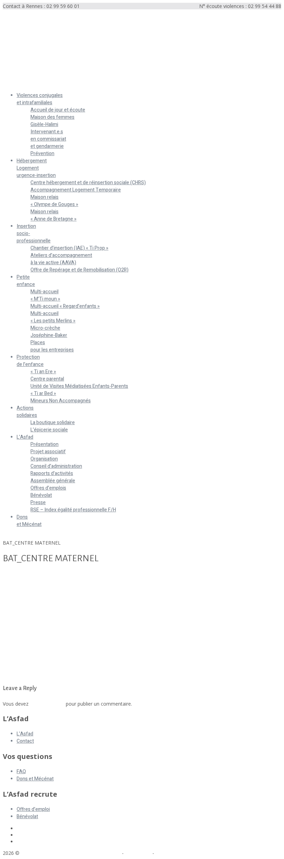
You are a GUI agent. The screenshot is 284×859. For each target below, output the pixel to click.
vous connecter (47, 703)
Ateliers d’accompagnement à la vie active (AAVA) (61, 259)
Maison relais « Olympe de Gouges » (54, 201)
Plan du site (138, 853)
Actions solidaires (27, 411)
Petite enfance (26, 281)
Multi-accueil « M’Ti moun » (45, 295)
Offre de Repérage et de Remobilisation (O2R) (79, 270)
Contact (25, 741)
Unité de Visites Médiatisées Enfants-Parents (79, 386)
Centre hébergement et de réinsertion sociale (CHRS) (88, 182)
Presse (38, 502)
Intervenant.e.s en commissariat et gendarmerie (48, 139)
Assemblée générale (52, 480)
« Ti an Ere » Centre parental (47, 375)
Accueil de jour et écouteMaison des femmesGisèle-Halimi (57, 117)
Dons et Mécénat (29, 520)
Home (10, 536)
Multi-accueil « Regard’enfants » (65, 306)
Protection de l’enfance (30, 361)
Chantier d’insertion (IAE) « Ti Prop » (69, 248)
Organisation (44, 459)
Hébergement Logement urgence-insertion (36, 168)
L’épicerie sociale (49, 429)
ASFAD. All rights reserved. (51, 853)
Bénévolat (41, 495)
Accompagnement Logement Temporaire (75, 190)
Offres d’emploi (33, 809)
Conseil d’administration (56, 466)
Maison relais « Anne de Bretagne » (53, 215)
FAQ (21, 771)
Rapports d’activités (51, 473)
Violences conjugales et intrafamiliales (40, 99)
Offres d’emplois (48, 488)
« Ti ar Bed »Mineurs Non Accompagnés (60, 397)
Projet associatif (48, 451)
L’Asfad (25, 437)
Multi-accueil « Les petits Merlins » (53, 317)
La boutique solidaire (52, 422)
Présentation (44, 444)
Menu (9, 83)
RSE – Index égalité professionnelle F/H (73, 509)
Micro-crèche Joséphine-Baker (48, 331)
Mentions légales (101, 853)
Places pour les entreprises (52, 346)
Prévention (42, 153)
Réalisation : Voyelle (178, 853)
